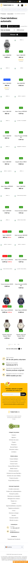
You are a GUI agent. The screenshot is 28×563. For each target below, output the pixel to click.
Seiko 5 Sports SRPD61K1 (21, 259)
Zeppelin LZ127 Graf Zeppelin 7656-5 (21, 335)
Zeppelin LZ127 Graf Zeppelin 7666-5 (7, 335)
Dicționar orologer (13, 513)
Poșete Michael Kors (13, 480)
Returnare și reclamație (14, 496)
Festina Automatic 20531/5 (7, 284)
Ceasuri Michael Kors (13, 466)
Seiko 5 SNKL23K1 (7, 111)
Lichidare (13, 452)
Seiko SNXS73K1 (21, 83)
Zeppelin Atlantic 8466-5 (21, 162)
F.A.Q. (13, 510)
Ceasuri (14, 435)
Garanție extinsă (13, 518)
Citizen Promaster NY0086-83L (21, 136)
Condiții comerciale (14, 489)
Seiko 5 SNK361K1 (7, 83)
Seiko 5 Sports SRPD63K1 (7, 186)
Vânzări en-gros (14, 520)
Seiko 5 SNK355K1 (7, 162)
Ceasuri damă (13, 461)
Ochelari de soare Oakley (13, 476)
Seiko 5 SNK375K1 (21, 186)
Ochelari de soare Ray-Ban (14, 473)
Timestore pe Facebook (13, 539)
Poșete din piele (13, 478)
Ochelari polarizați (14, 471)
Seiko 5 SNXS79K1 (7, 55)
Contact (14, 503)
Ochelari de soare (13, 440)
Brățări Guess (13, 468)
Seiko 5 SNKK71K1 (7, 136)
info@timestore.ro (14, 532)
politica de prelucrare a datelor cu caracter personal (14, 404)
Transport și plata (13, 494)
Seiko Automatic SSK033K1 (21, 235)
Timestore (4, 13)
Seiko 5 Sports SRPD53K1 (7, 310)
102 (18, 344)
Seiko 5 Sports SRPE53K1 (21, 111)
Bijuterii (14, 437)
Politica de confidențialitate (13, 491)
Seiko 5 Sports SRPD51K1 (21, 310)
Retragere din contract (14, 498)
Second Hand (13, 447)
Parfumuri (13, 445)
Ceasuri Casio (13, 464)
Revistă (14, 515)
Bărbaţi (3, 26)
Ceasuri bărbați (10, 13)
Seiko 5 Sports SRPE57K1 (7, 259)
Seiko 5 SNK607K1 (7, 235)
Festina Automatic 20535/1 (21, 211)
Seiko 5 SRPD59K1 (7, 211)
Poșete (14, 442)
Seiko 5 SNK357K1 (21, 55)
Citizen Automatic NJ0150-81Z (21, 284)
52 (15, 344)
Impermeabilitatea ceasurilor (13, 506)
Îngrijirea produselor (13, 508)
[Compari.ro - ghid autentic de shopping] (14, 428)
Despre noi (14, 501)
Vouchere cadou (13, 449)
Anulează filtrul (23, 26)
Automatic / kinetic (13, 26)
